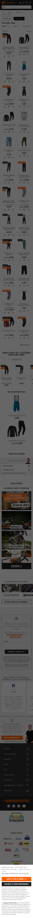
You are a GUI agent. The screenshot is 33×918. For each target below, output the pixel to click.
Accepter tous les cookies (15, 879)
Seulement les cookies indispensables (16, 884)
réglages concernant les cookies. (15, 873)
